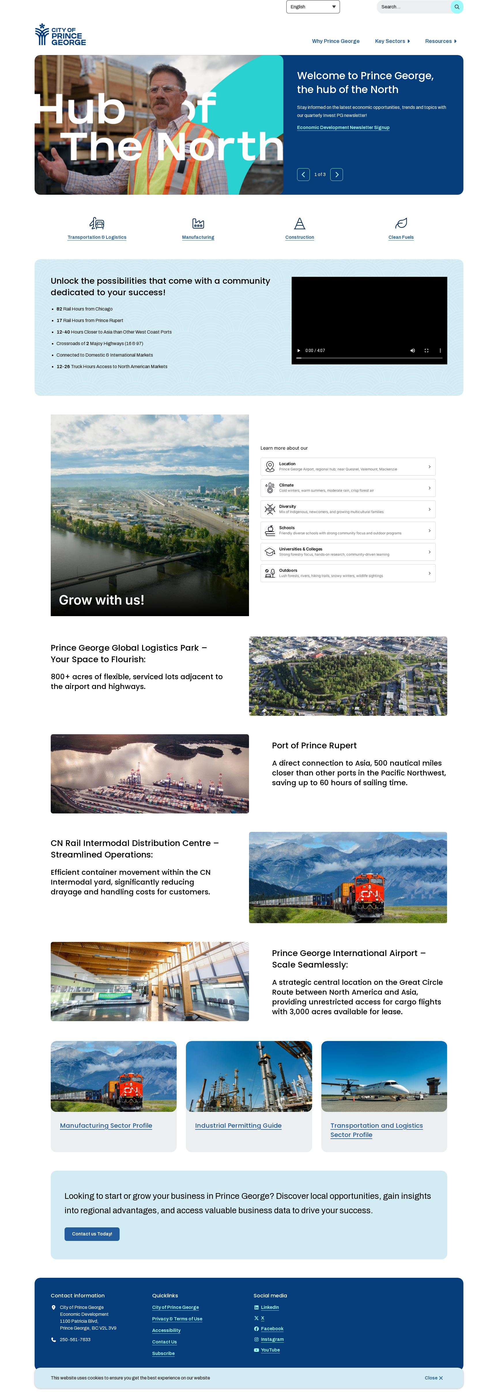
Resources (438, 41)
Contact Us (164, 1341)
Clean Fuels (401, 237)
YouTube (270, 1349)
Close (431, 1377)
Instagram (272, 1339)
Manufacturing (198, 237)
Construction (299, 237)
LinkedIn (270, 1307)
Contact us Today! (92, 1233)
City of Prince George (175, 1307)
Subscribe (163, 1353)
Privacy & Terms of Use (177, 1318)
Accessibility (166, 1330)
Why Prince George (336, 41)
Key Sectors (390, 41)
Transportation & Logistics (97, 237)
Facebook (272, 1328)
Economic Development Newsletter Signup (343, 127)
